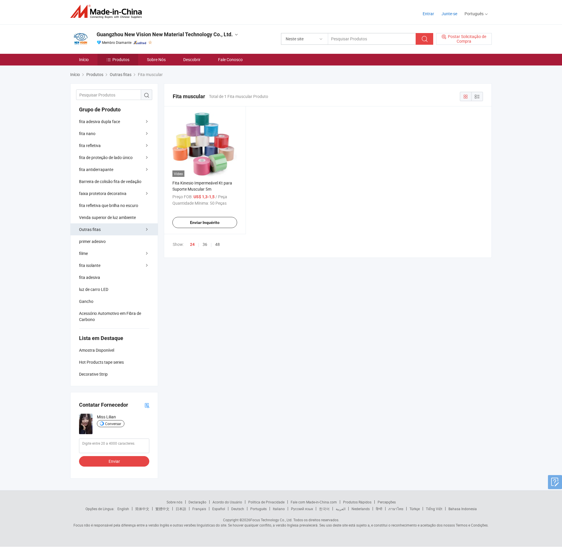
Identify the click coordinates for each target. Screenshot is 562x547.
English (123, 508)
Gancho (86, 301)
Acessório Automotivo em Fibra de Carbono (110, 316)
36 (205, 244)
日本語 (181, 508)
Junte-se (449, 13)
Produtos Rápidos (357, 502)
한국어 (324, 508)
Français (199, 508)
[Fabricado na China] (107, 11)
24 (192, 244)
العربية (340, 508)
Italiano (279, 508)
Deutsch (237, 508)
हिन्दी (379, 508)
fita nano (87, 133)
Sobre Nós (156, 59)
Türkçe (414, 508)
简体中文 (142, 508)
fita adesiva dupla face (99, 121)
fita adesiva (89, 277)
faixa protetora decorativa (102, 193)
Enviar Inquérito (205, 222)
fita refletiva (90, 145)
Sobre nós (174, 502)
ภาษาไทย (395, 508)
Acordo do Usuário (227, 502)
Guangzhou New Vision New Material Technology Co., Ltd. (165, 34)
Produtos (120, 59)
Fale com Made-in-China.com (314, 502)
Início (84, 59)
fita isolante (89, 265)
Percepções (387, 502)
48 (217, 244)
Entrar (428, 13)
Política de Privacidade (266, 502)
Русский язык (302, 508)
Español (218, 508)
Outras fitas (90, 229)
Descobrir (192, 59)
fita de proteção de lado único (106, 157)
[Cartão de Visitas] (147, 405)
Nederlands (361, 508)
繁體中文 (162, 508)
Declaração (197, 502)
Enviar (114, 461)
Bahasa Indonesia (462, 508)
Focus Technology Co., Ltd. (271, 519)
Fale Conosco (230, 59)
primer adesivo (92, 241)
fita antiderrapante (96, 169)
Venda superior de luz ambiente (107, 217)
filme (83, 253)
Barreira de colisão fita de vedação (110, 181)
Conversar (113, 423)
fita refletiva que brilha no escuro (108, 205)
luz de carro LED (93, 289)
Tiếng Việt (434, 508)
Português (258, 508)
